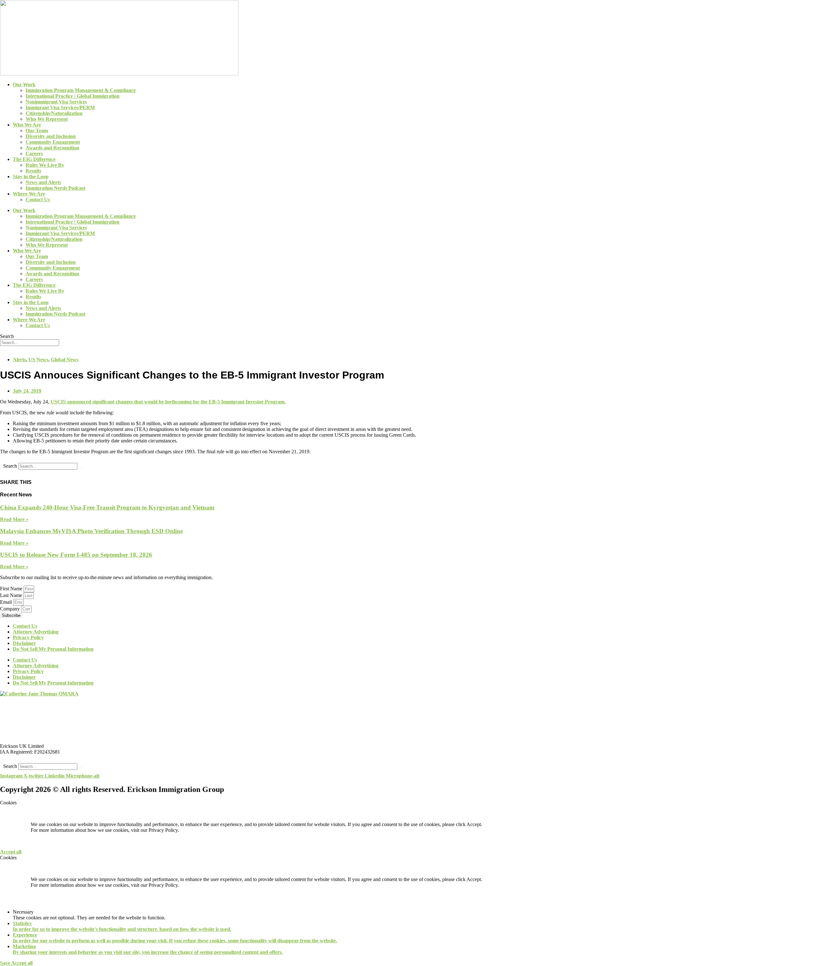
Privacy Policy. (164, 830)
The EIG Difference (34, 159)
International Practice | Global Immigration (73, 96)
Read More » (14, 519)
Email (6, 602)
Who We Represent (47, 119)
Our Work (24, 84)
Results (33, 170)
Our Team (37, 130)
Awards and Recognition (52, 147)
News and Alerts (43, 182)
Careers (34, 153)
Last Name (11, 595)
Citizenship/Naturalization (54, 113)
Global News (64, 359)
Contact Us (38, 199)
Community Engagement (53, 142)
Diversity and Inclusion (51, 136)
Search (10, 466)
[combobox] (29, 342)
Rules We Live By (45, 165)
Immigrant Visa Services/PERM (60, 107)
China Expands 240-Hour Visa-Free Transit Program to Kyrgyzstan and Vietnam (107, 507)
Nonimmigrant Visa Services (56, 101)
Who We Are (27, 124)
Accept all (10, 852)
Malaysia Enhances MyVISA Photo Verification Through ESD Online (91, 531)
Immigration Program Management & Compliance (81, 90)
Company (10, 608)
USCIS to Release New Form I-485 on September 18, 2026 (76, 554)
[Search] (2, 350)
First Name (12, 588)
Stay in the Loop (31, 176)
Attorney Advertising (35, 631)
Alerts (19, 359)
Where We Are (29, 193)
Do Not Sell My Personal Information (53, 649)
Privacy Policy (28, 637)
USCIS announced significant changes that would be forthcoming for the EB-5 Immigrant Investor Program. (168, 401)
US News (38, 359)
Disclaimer (24, 643)
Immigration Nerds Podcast (55, 188)
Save (5, 963)
